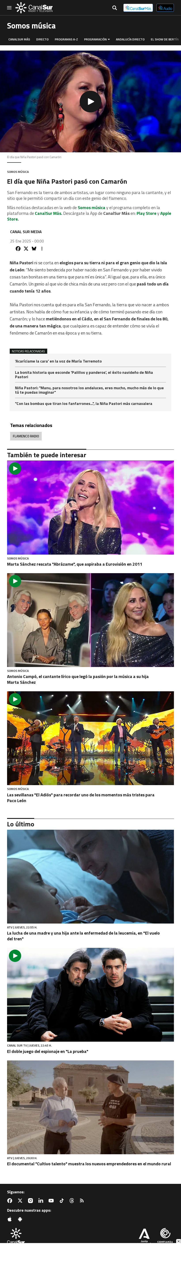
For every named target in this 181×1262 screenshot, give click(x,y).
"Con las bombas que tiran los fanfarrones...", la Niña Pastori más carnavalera (83, 403)
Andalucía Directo (130, 39)
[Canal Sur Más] (138, 8)
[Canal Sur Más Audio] (165, 8)
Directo (42, 39)
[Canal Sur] (34, 7)
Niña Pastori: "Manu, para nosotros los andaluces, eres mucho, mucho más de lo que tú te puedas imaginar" (89, 390)
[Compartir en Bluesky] (34, 248)
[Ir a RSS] (82, 1200)
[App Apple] (10, 1219)
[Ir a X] (21, 1200)
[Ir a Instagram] (31, 1200)
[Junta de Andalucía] (144, 1237)
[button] (90, 101)
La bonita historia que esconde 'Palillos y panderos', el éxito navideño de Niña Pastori (84, 375)
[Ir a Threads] (72, 1200)
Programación (95, 39)
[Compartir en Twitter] (26, 248)
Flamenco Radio (26, 436)
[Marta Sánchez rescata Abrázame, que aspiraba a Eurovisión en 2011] (90, 507)
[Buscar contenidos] (114, 8)
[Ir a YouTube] (52, 1200)
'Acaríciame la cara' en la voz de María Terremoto (58, 361)
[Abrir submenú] (109, 39)
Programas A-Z (66, 39)
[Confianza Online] (165, 1237)
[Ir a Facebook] (10, 1200)
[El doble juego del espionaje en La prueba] (90, 995)
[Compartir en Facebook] (18, 248)
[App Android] (21, 1219)
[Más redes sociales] (42, 248)
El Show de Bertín (165, 39)
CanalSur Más (19, 39)
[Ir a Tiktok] (62, 1200)
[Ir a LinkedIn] (41, 1200)
